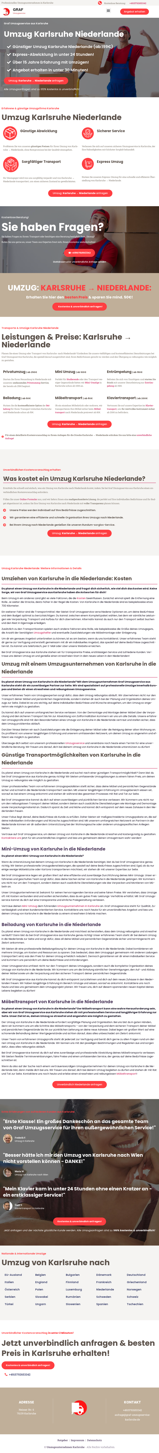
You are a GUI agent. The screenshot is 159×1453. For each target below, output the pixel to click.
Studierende (73, 379)
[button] (108, 10)
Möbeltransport (126, 1074)
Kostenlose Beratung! (15, 217)
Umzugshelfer (42, 632)
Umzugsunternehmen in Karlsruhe (78, 906)
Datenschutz (94, 1440)
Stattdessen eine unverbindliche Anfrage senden (79, 261)
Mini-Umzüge (92, 382)
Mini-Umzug (29, 906)
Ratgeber (62, 1440)
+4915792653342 (137, 3)
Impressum (77, 1440)
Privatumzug (33, 382)
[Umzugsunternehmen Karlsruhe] (18, 11)
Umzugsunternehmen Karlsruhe (65, 1447)
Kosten (81, 598)
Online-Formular (28, 499)
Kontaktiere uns (11, 838)
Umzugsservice (74, 743)
